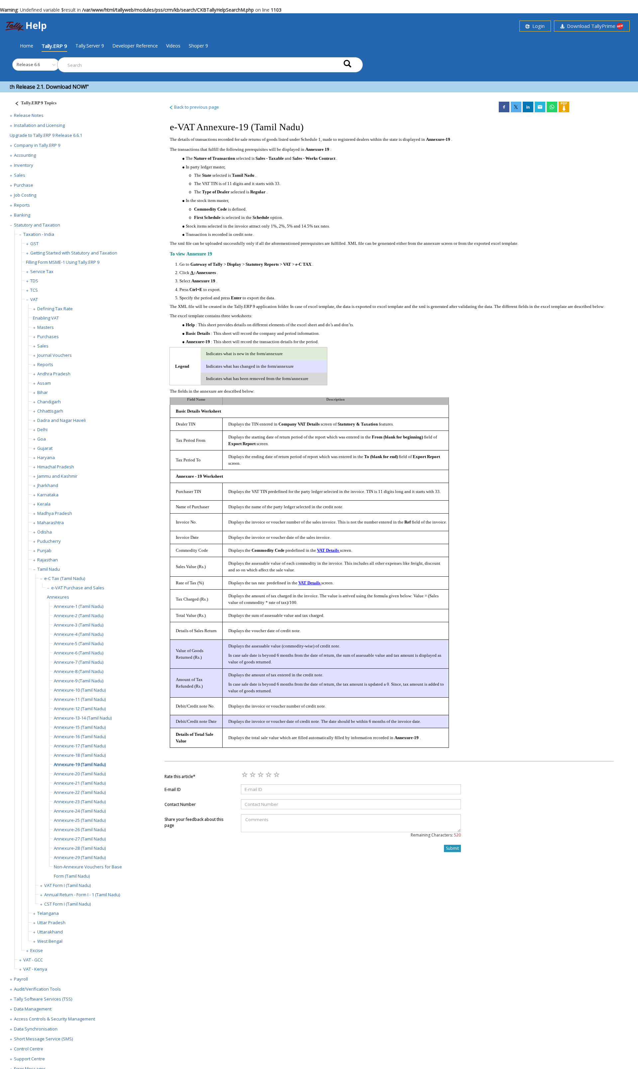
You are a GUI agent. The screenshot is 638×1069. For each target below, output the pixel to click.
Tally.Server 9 (89, 46)
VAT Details (328, 550)
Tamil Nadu (48, 569)
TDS (34, 281)
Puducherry (49, 541)
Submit (452, 848)
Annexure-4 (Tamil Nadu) (78, 634)
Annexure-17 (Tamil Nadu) (80, 746)
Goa (41, 439)
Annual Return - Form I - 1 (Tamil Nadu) (82, 895)
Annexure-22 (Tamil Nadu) (80, 792)
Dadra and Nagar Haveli (61, 420)
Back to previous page (196, 107)
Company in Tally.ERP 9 (37, 145)
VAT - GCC (33, 960)
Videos (173, 46)
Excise (36, 950)
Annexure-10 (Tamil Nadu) (80, 690)
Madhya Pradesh (54, 513)
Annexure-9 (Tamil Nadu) (78, 681)
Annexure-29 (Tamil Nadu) (80, 857)
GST (34, 243)
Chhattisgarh (50, 411)
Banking (22, 215)
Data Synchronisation (35, 1029)
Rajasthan (47, 560)
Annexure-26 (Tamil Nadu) (80, 829)
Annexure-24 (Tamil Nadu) (80, 811)
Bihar (42, 392)
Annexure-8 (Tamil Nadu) (78, 671)
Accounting (25, 155)
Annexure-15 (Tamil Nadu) (80, 727)
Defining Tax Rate (55, 309)
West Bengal (49, 941)
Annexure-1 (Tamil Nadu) (78, 606)
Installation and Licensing (39, 125)
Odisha (44, 532)
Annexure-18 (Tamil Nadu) (80, 755)
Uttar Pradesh (51, 922)
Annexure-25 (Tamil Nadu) (80, 820)
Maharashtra (50, 523)
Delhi (42, 430)
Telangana (48, 913)
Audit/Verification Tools (37, 989)
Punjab (44, 550)
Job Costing (25, 195)
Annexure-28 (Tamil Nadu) (80, 848)
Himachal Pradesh (55, 467)
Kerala (44, 504)
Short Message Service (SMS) (43, 1039)
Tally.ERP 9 (54, 46)
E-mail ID (172, 789)
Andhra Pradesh (53, 374)
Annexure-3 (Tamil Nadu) (78, 625)
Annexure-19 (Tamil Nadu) (80, 764)
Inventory (23, 165)
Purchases (48, 337)
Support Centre (29, 1059)
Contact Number (180, 804)
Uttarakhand (50, 932)
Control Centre (28, 1049)
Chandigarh (49, 402)
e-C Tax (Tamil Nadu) (64, 578)
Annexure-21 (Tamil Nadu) (80, 783)
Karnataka (47, 495)
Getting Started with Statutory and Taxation (73, 253)
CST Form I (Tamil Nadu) (67, 904)
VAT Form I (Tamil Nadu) (67, 885)
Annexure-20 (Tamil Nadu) (80, 774)
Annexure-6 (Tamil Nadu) (78, 653)
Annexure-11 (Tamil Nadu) (80, 699)
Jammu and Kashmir (57, 476)
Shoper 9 (198, 46)
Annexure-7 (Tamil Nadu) (78, 662)
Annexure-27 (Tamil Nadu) (80, 839)
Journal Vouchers (54, 355)
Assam (44, 383)
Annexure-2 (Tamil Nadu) (78, 616)
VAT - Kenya (35, 969)
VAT (34, 299)
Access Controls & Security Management (54, 1019)
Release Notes (29, 115)
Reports (22, 205)
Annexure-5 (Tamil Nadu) (78, 643)
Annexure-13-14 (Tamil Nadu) (83, 718)
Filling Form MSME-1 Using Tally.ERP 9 (62, 262)
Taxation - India (38, 234)
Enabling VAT (46, 318)
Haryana (46, 457)
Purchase (23, 185)
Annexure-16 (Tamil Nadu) (80, 736)
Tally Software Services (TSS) (43, 999)
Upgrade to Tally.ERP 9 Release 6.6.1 (46, 135)
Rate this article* (179, 776)
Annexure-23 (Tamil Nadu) (80, 802)
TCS (34, 290)
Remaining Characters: (436, 835)
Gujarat (45, 448)
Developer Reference (135, 46)
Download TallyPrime (590, 26)
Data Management (33, 1009)
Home (26, 45)
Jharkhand (47, 485)
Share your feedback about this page (193, 822)
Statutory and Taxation (37, 225)
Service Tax (41, 271)
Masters (45, 327)
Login (537, 26)
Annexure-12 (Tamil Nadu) (80, 709)
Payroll (21, 979)
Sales (19, 175)
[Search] (347, 63)
